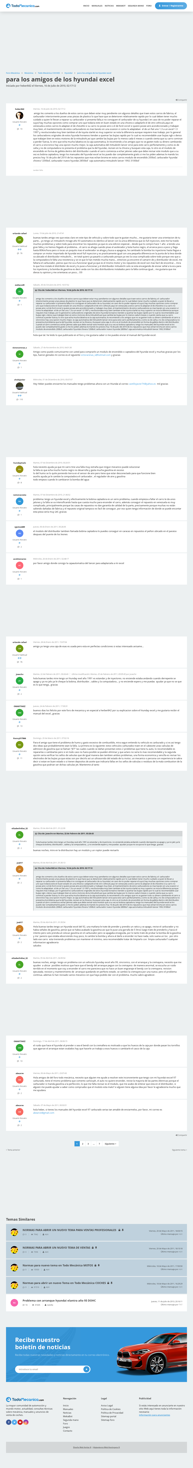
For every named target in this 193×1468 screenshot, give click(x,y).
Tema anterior (14, 1150)
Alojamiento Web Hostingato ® (106, 1447)
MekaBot (120, 5)
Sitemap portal (108, 1416)
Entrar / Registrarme (172, 5)
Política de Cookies (110, 1409)
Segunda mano (136, 5)
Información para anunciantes (154, 1415)
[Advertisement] (96, 42)
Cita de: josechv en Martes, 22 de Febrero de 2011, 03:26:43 (66, 833)
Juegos (66, 1427)
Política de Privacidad (112, 1412)
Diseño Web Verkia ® (82, 1447)
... (94, 1143)
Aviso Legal (107, 1405)
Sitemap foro (107, 1419)
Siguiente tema (178, 1150)
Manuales (97, 5)
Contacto (67, 1430)
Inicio (86, 5)
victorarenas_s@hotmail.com (96, 354)
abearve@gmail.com (43, 1112)
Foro (149, 5)
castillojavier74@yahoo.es (142, 383)
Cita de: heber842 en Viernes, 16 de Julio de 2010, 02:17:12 (65, 290)
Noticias (109, 5)
